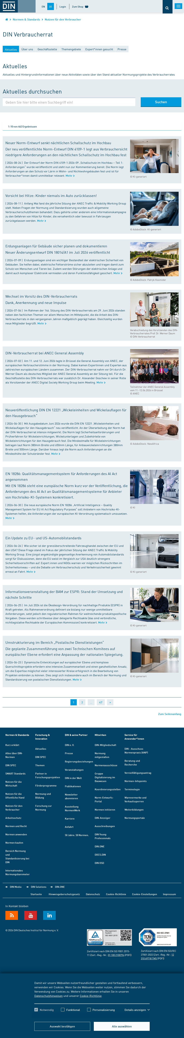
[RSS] (11, 915)
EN (43, 6)
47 (100, 702)
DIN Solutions (38, 886)
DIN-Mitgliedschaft (105, 744)
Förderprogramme (46, 785)
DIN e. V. (69, 744)
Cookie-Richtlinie (91, 996)
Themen (40, 765)
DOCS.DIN (100, 854)
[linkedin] (49, 915)
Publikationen (73, 786)
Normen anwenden (16, 834)
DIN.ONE (99, 846)
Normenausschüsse (106, 765)
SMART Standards (15, 773)
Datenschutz (93, 894)
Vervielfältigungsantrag (138, 772)
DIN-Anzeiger (102, 817)
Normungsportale (135, 817)
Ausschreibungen (105, 826)
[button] (137, 1010)
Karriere (70, 818)
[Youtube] (30, 915)
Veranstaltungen (74, 769)
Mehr (69, 175)
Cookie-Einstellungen (144, 894)
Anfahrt (69, 826)
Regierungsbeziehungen (79, 761)
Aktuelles (40, 748)
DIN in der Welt (73, 777)
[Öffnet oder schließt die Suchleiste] (167, 6)
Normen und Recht (16, 826)
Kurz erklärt (12, 744)
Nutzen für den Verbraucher (63, 19)
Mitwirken (100, 734)
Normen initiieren (105, 809)
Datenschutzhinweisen (48, 996)
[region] (92, 999)
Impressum (169, 894)
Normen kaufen (14, 842)
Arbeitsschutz (13, 817)
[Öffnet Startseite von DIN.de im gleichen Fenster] (6, 19)
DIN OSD (99, 862)
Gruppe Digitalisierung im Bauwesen (105, 777)
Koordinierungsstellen (108, 789)
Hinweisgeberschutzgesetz (64, 894)
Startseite (36, 894)
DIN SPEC (10, 765)
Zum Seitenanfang (169, 714)
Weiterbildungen (134, 809)
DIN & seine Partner (76, 734)
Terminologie (132, 789)
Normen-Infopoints (136, 781)
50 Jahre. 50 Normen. (77, 835)
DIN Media (15, 886)
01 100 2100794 (116, 955)
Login (62, 6)
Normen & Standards (26, 19)
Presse (69, 753)
